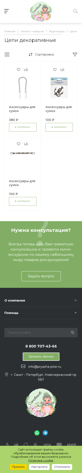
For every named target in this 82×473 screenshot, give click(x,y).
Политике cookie (40, 460)
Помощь (11, 313)
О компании (14, 300)
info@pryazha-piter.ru (44, 366)
